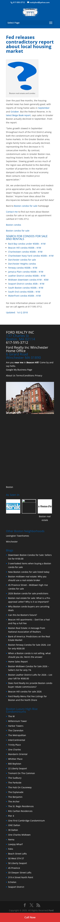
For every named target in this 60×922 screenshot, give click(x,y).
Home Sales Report (18, 661)
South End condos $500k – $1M (24, 291)
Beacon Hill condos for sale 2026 (25, 691)
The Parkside (14, 782)
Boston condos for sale (25, 205)
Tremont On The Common (21, 773)
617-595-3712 (19, 2)
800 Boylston (14, 763)
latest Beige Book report (18, 115)
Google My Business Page (19, 369)
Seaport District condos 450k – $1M (26, 283)
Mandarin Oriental (17, 754)
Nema (11, 839)
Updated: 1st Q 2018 (17, 312)
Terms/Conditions (25, 375)
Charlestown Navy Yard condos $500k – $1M (31, 255)
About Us (10, 375)
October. (15, 111)
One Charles (14, 749)
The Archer (14, 801)
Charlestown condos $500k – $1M (25, 251)
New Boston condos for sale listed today (28, 571)
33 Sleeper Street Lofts (19, 872)
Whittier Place (15, 758)
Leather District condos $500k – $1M (26, 275)
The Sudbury (14, 777)
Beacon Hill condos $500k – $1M (24, 247)
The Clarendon (15, 730)
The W (11, 716)
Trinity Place (14, 744)
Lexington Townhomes (18, 535)
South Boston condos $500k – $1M (25, 287)
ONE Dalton (14, 825)
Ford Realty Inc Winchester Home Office (27, 349)
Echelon (12, 882)
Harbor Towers (15, 725)
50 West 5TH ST (16, 858)
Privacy (38, 375)
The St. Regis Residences (21, 806)
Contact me (12, 211)
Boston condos (13, 224)
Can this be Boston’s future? (22, 614)
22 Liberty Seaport (17, 768)
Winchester (12, 541)
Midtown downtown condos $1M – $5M (28, 279)
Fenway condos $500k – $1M (22, 267)
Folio (10, 848)
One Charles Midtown (19, 834)
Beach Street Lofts (17, 853)
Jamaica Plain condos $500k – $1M (25, 271)
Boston (9, 487)
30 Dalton (13, 829)
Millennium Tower (17, 721)
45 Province (14, 867)
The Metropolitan (17, 735)
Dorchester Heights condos (22, 263)
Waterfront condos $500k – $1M (24, 295)
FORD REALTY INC (20, 332)
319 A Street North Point (20, 877)
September (44, 107)
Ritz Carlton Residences (20, 811)
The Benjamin (15, 796)
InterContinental (16, 740)
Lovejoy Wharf (15, 844)
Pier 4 (11, 815)
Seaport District (16, 886)
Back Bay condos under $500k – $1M (27, 243)
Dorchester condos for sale (22, 259)
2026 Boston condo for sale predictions (28, 593)
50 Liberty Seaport (17, 863)
